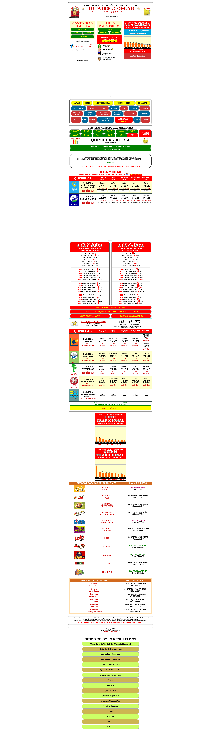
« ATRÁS (76, 103)
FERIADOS (145, 119)
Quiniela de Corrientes (110, 670)
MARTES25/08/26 (132, 135)
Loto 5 (110, 711)
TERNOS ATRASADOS (90, 316)
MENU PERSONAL (102, 103)
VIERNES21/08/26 (98, 135)
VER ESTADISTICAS (88, 398)
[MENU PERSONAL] (83, 9)
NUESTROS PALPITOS (106, 119)
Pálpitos (110, 727)
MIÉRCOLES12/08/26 (75, 131)
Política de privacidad (110, 632)
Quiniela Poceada (110, 706)
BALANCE (115, 33)
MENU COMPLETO (124, 103)
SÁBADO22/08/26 (109, 135)
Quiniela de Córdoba (110, 654)
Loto (110, 680)
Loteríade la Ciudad (94, 590)
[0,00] (109, 45)
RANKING (103, 33)
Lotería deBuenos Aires (94, 595)
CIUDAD (87, 253)
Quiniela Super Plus (110, 696)
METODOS (83, 36)
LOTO (124, 108)
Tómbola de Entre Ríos (110, 664)
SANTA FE (87, 259)
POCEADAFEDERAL (117, 113)
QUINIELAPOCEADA (107, 489)
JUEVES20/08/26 (86, 135)
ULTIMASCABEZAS (145, 133)
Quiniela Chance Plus (110, 701)
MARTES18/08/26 (132, 131)
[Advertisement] (110, 80)
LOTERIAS (144, 113)
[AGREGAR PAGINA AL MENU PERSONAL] (138, 9)
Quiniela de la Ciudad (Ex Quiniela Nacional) (110, 644)
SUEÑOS (137, 119)
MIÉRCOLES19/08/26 (75, 135)
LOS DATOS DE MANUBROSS (83, 45)
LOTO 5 (134, 108)
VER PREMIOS (102, 188)
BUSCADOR (78, 108)
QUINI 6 (114, 108)
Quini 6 (110, 685)
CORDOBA (87, 257)
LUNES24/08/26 (121, 135)
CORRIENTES (87, 263)
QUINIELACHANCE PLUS (107, 513)
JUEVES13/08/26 (86, 131)
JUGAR (109, 29)
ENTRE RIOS (87, 261)
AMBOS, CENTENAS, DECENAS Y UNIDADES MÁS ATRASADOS (110, 312)
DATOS (88, 33)
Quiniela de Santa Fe (110, 659)
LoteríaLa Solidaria (94, 585)
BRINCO (144, 108)
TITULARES (82, 29)
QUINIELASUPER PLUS (107, 505)
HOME (87, 103)
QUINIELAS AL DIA (97, 108)
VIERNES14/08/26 (98, 131)
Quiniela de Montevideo (110, 675)
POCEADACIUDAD (77, 113)
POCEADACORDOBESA (103, 113)
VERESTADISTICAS (88, 190)
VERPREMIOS (74, 191)
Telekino (110, 716)
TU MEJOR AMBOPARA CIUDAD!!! (123, 119)
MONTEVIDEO (87, 266)
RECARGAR (143, 103)
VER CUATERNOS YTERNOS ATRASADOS (137, 56)
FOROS (76, 33)
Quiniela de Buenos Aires (110, 649)
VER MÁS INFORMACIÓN (110, 408)
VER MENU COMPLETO (110, 149)
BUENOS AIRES (87, 255)
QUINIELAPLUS (89, 113)
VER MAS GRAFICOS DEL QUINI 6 (110, 479)
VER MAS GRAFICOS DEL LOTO (110, 445)
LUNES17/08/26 (121, 131)
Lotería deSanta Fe (94, 606)
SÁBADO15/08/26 (109, 131)
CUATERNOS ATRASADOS (131, 316)
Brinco (110, 721)
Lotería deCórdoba (94, 600)
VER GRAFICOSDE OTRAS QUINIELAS (137, 51)
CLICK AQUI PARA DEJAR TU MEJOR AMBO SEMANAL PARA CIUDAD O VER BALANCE (110, 166)
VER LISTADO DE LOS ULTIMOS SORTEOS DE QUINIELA (111, 146)
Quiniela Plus (110, 690)
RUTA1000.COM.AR (111, 8)
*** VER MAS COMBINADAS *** (110, 308)
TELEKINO (130, 113)
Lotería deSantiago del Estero (94, 611)
